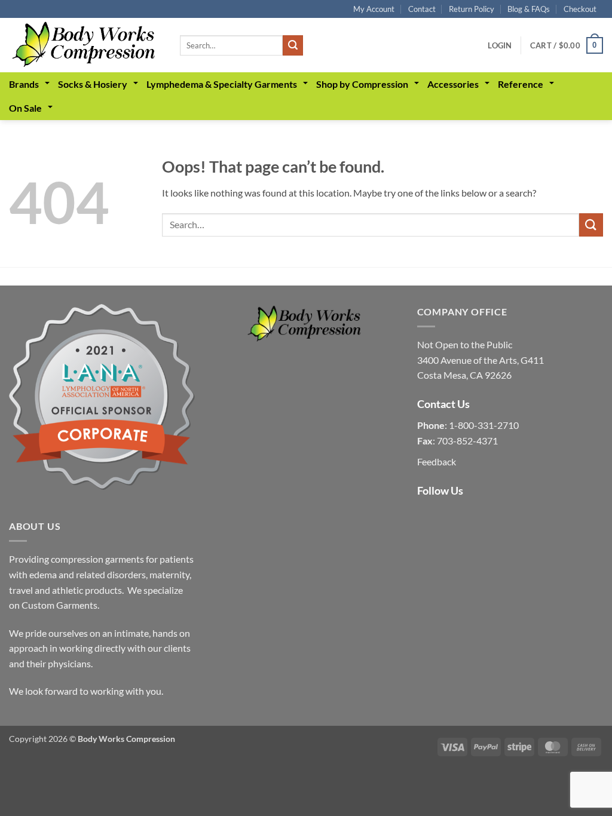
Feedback (436, 461)
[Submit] (293, 45)
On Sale (25, 107)
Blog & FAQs (528, 9)
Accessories (453, 84)
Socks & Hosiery (92, 84)
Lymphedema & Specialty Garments (221, 84)
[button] (500, 45)
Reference (520, 84)
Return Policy (471, 9)
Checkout (580, 9)
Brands (24, 84)
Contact (422, 9)
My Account (373, 9)
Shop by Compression (362, 84)
